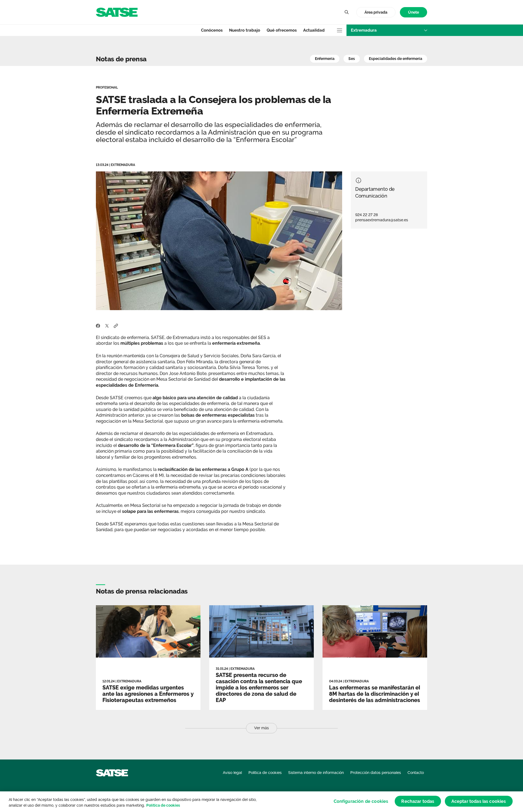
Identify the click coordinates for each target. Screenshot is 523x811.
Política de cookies (163, 805)
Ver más (261, 728)
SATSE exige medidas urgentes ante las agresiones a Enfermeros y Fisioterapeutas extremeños (147, 693)
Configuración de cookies (361, 801)
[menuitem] (413, 12)
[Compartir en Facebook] (98, 325)
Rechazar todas (417, 801)
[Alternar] (346, 12)
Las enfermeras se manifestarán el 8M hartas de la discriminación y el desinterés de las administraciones (374, 693)
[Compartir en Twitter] (107, 325)
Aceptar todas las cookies (478, 801)
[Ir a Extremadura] (117, 11)
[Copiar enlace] (116, 325)
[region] (261, 801)
